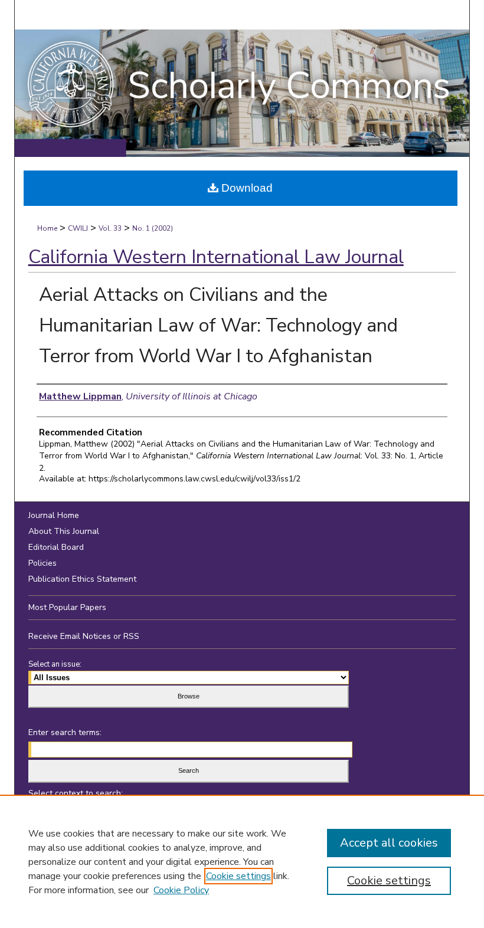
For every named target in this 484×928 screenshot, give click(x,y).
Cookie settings (238, 876)
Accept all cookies (389, 843)
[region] (242, 861)
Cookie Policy (181, 890)
